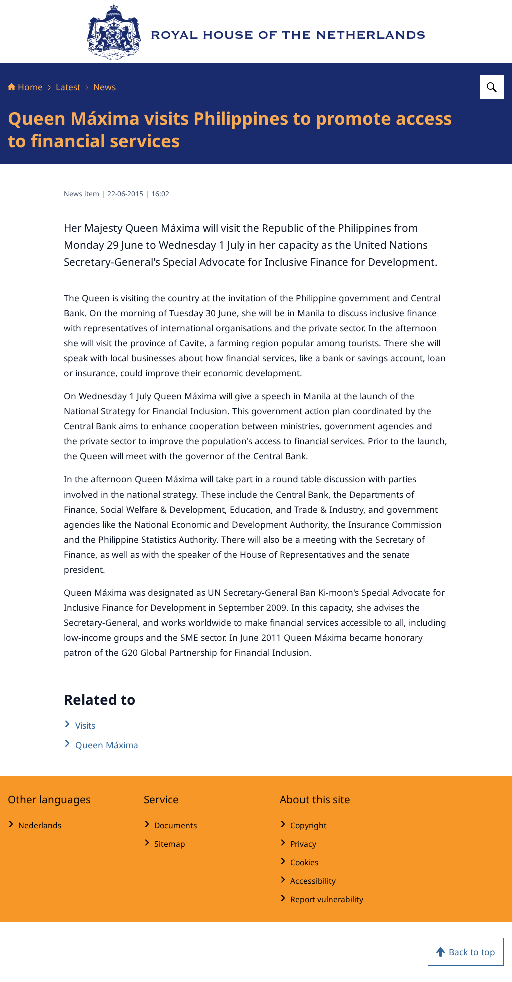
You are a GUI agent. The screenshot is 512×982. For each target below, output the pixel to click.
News (105, 87)
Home (30, 87)
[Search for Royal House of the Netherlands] (492, 87)
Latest (68, 87)
